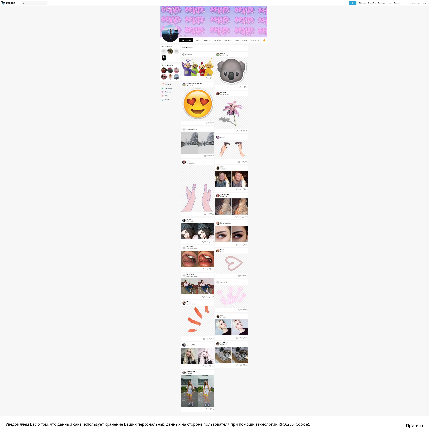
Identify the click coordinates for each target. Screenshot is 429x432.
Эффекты (362, 3)
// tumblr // (224, 342)
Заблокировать (168, 8)
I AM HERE (189, 246)
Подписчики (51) (167, 65)
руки (188, 161)
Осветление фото (192, 371)
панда (222, 53)
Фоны (390, 3)
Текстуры (381, 3)
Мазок (188, 302)
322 (221, 315)
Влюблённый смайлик (194, 83)
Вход (424, 3)
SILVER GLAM (224, 194)
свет (222, 167)
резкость (189, 219)
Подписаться (186, 40)
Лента (198, 40)
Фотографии (255, 40)
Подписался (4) (166, 46)
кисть (222, 249)
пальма (223, 92)
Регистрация (415, 3)
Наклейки (372, 3)
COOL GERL (190, 274)
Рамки (396, 3)
